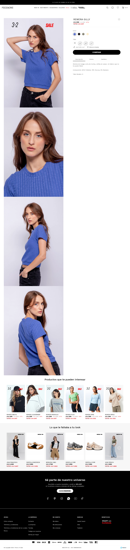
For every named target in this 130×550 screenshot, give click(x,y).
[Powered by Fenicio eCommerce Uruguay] (123, 547)
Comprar (96, 52)
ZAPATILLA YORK (70, 462)
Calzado (62, 7)
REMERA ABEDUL (12, 414)
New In (36, 7)
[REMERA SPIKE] (94, 398)
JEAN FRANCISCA (12, 462)
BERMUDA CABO (51, 462)
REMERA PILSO (70, 414)
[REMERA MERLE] (114, 398)
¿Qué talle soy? (80, 47)
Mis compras (56, 528)
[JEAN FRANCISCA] (16, 446)
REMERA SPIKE (89, 414)
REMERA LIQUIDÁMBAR (33, 414)
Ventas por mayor (33, 534)
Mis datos (56, 521)
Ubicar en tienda (94, 47)
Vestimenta (44, 7)
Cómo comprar (8, 521)
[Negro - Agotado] (79, 34)
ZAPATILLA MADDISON (33, 462)
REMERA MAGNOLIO (52, 414)
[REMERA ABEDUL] (16, 398)
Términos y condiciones (11, 524)
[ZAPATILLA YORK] (75, 446)
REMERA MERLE (110, 414)
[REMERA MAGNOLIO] (55, 398)
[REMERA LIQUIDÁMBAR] (35, 398)
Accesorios (53, 7)
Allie (78, 524)
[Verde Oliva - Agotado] (83, 34)
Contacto (31, 521)
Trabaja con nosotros (34, 531)
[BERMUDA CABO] (55, 446)
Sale (67, 7)
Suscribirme (65, 491)
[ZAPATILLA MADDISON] (35, 446)
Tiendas (30, 528)
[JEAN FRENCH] (114, 446)
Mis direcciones (57, 524)
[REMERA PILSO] (75, 398)
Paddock (79, 528)
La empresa (31, 524)
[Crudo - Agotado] (87, 34)
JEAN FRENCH (109, 462)
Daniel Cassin (81, 521)
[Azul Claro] (74, 34)
